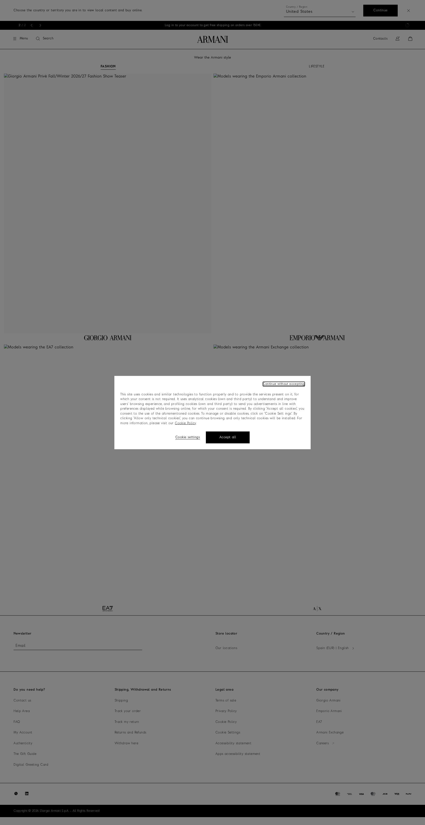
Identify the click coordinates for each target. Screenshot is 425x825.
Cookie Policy (185, 423)
